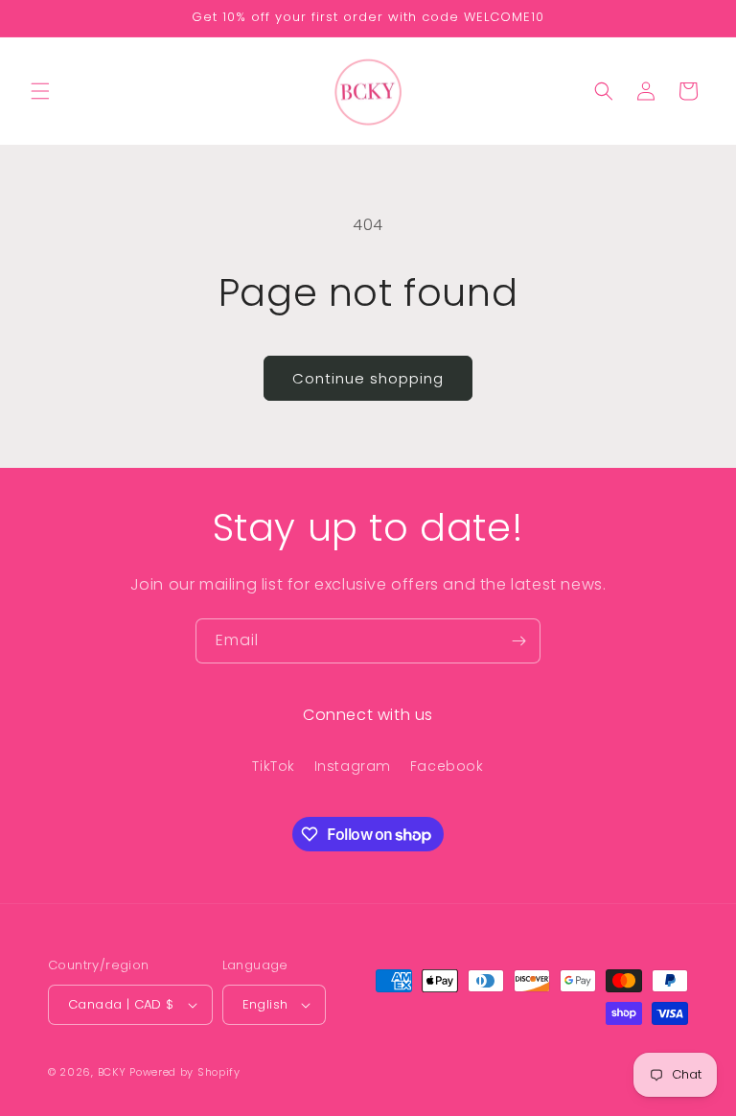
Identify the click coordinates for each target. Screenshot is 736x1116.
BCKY (112, 1072)
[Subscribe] (518, 640)
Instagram (352, 766)
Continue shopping (368, 378)
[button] (40, 91)
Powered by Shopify (185, 1072)
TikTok (273, 766)
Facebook (447, 766)
